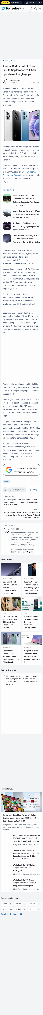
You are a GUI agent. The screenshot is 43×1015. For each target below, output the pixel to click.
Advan (18, 904)
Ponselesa (12, 993)
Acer (5, 904)
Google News (16, 552)
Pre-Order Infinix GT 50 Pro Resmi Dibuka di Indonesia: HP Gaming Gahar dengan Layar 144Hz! (31, 624)
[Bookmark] (5, 490)
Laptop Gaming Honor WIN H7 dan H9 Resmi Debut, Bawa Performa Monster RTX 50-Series (26, 214)
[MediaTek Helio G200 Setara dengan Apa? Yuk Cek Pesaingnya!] (7, 872)
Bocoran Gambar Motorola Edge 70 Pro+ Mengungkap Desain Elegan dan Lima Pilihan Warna (32, 587)
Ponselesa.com (17, 529)
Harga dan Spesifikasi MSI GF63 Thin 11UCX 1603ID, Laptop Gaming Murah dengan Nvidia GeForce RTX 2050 (20, 502)
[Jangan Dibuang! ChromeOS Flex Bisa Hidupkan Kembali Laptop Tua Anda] (32, 645)
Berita (6, 481)
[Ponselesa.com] (13, 8)
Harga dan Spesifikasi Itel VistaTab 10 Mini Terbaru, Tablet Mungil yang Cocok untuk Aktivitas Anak (26, 838)
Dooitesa (11, 996)
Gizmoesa (12, 990)
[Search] (35, 8)
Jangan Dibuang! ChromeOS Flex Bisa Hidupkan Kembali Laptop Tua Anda (32, 656)
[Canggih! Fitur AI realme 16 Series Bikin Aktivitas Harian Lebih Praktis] (11, 610)
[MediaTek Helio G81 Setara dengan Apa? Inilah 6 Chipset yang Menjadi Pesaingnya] (7, 887)
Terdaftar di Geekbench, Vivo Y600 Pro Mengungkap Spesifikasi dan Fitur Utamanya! (26, 226)
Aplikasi (32, 904)
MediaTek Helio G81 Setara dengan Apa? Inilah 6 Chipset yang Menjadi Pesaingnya (24, 883)
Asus (5, 909)
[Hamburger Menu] (40, 8)
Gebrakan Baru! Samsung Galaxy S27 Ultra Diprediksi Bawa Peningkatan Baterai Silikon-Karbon (26, 238)
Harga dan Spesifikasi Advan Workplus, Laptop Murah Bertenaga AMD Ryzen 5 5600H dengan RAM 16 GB (19, 818)
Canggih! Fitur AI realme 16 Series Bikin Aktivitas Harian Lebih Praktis (10, 622)
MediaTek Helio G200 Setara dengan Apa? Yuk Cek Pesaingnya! (24, 868)
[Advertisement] (21, 34)
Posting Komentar (18, 490)
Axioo (18, 909)
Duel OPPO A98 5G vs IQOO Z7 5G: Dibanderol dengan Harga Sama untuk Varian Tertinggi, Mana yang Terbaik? (22, 515)
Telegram (29, 552)
